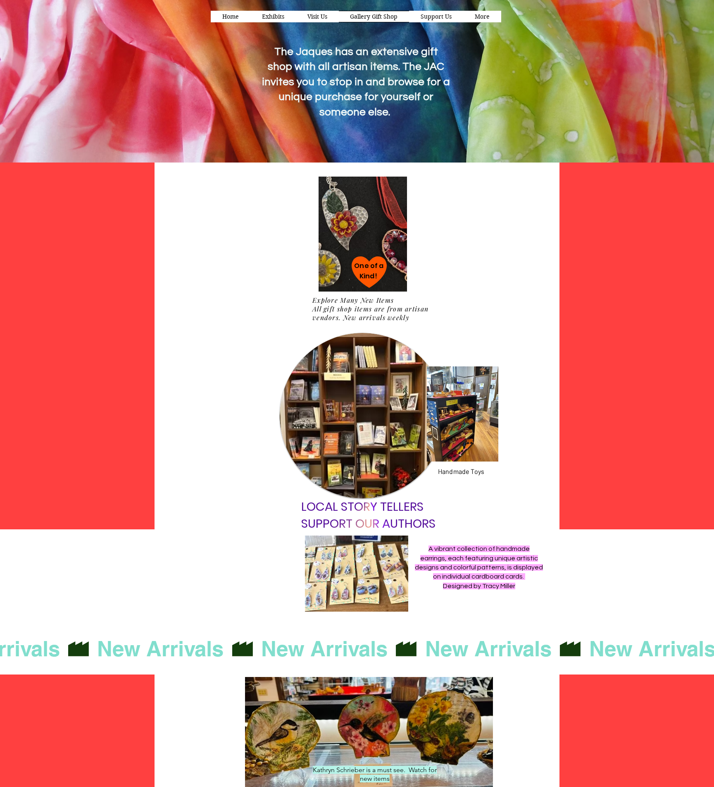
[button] (482, 16)
